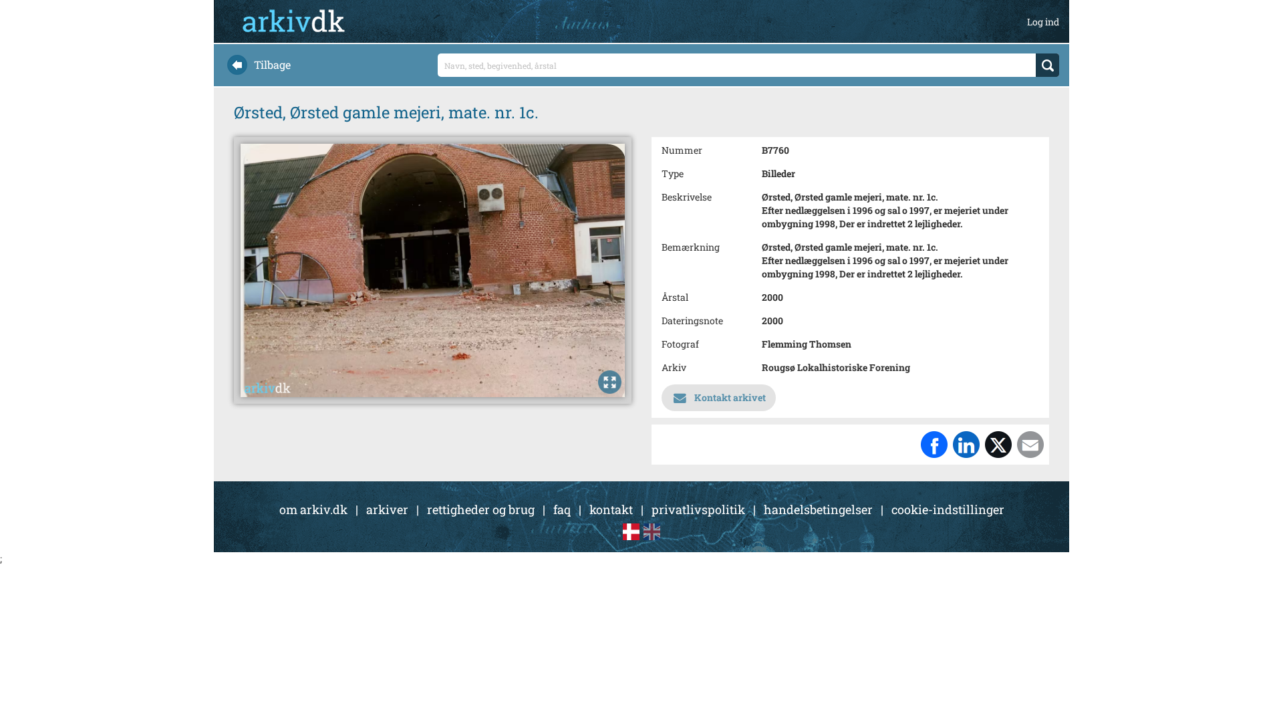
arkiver (387, 509)
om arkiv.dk (313, 509)
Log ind (1043, 21)
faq (562, 509)
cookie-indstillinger (947, 509)
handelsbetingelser (818, 509)
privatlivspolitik (698, 509)
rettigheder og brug (481, 509)
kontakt (611, 509)
